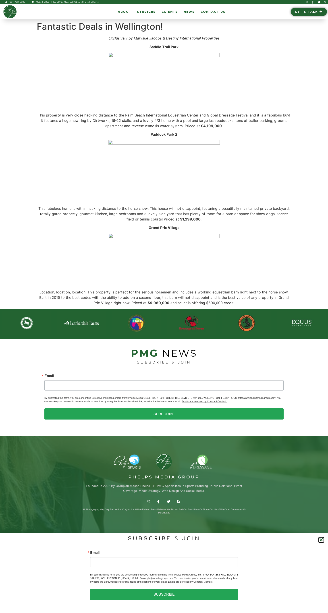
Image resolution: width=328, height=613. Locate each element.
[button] (321, 540)
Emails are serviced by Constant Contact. (204, 401)
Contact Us (213, 11)
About (124, 11)
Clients (170, 11)
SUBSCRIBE (164, 413)
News (189, 11)
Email (49, 376)
